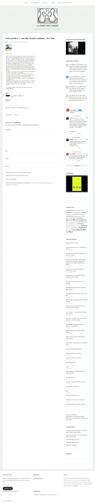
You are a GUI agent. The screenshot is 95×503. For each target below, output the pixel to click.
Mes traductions (34, 2)
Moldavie (67, 221)
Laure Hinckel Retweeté (77, 115)
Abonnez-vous (7, 488)
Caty (73, 212)
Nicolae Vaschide (72, 221)
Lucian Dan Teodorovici (77, 216)
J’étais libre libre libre (70, 377)
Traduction (83, 227)
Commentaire (8, 129)
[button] (74, 187)
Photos (69, 223)
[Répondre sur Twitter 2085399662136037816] (70, 148)
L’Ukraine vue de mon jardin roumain (73, 349)
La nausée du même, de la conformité (73, 357)
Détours (67, 366)
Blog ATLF (66, 478)
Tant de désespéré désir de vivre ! (72, 395)
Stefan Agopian (68, 227)
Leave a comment (9, 42)
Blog (16, 107)
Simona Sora (78, 225)
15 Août (81, 118)
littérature (71, 216)
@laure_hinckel (79, 153)
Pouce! (67, 390)
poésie (74, 223)
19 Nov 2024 (85, 153)
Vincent (71, 118)
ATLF (67, 210)
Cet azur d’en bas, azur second (72, 386)
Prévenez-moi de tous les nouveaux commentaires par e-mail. (18, 172)
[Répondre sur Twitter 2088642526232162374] (70, 134)
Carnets (26, 2)
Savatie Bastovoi (73, 225)
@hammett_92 (76, 118)
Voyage (74, 230)
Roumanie (81, 224)
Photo (67, 223)
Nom (6, 151)
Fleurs (85, 214)
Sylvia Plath (72, 227)
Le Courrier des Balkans (80, 480)
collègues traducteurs (78, 212)
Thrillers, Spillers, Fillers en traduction (73, 353)
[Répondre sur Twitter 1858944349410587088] (70, 161)
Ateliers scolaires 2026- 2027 (65, 2)
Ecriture (67, 214)
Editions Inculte (75, 214)
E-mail (7, 158)
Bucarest (70, 210)
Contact (53, 2)
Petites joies (85, 221)
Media (81, 218)
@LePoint (73, 131)
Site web (7, 166)
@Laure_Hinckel (77, 127)
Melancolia (69, 220)
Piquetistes (71, 223)
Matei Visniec (76, 218)
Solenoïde (84, 225)
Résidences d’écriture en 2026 (72, 242)
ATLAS (72, 480)
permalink (26, 107)
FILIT (82, 214)
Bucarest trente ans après (76, 210)
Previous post (9, 114)
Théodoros (76, 227)
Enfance (80, 214)
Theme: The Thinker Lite (7, 501)
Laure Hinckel (26, 42)
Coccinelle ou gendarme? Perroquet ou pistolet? (75, 404)
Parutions (81, 222)
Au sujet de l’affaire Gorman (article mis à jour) (75, 381)
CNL (68, 480)
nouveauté (76, 221)
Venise (70, 230)
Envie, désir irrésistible (70, 362)
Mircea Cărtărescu (79, 219)
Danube (84, 212)
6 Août (81, 139)
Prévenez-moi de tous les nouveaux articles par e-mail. (17, 175)
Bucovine (82, 210)
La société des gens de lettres (75, 484)
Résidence (68, 225)
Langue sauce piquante (73, 485)
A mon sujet (45, 2)
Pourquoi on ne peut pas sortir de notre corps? (75, 399)
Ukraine (67, 230)
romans (77, 223)
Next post (16, 114)
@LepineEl (78, 120)
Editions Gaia (70, 214)
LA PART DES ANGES (47, 25)
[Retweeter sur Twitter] (72, 115)
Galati (67, 216)
